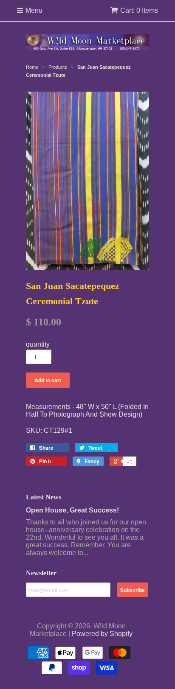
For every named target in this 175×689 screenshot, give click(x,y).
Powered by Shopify (102, 633)
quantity (38, 344)
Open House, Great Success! (72, 510)
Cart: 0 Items (139, 10)
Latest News (43, 497)
